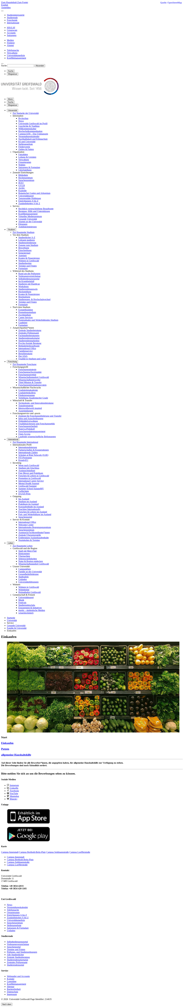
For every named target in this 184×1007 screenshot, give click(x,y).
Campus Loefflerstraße (17, 865)
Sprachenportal (25, 517)
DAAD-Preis (24, 494)
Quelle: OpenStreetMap (171, 2)
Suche (4, 65)
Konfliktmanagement (28, 214)
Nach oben (6, 1004)
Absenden (40, 66)
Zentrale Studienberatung (29, 330)
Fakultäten (23, 154)
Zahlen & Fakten (26, 149)
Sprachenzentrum (26, 180)
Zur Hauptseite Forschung (24, 364)
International (13, 439)
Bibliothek (23, 175)
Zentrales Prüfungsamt (28, 333)
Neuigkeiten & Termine (29, 540)
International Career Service (31, 481)
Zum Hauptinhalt (9, 2)
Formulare (23, 268)
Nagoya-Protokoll (26, 429)
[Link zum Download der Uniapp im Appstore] (28, 823)
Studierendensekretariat (29, 338)
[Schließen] (2, 10)
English (4, 5)
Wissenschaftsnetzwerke (29, 380)
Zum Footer (22, 2)
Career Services (25, 317)
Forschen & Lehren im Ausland (32, 512)
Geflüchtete (23, 491)
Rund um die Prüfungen (29, 273)
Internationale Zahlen (28, 452)
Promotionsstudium (27, 312)
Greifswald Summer (27, 486)
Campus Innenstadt (15, 857)
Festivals (22, 602)
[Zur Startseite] (30, 94)
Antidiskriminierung (27, 226)
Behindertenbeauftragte (29, 346)
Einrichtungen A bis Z (28, 201)
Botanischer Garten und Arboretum (34, 193)
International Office (27, 348)
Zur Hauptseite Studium (23, 232)
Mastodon (14, 796)
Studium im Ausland (27, 501)
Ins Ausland (23, 499)
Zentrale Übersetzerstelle (29, 535)
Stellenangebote (25, 144)
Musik (21, 600)
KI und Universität (26, 141)
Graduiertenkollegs (27, 392)
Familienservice (25, 351)
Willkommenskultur (27, 128)
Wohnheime (23, 589)
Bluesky (13, 799)
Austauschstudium (26, 470)
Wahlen (21, 165)
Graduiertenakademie (28, 390)
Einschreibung (24, 250)
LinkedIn (13, 788)
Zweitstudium (24, 315)
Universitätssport (26, 196)
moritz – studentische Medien (31, 610)
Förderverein (24, 146)
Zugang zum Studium (28, 245)
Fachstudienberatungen (28, 335)
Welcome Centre (25, 524)
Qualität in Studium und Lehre (32, 359)
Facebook (14, 791)
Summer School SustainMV (31, 488)
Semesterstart (24, 253)
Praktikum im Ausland (28, 504)
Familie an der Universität (30, 571)
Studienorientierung (27, 242)
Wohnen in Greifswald (28, 260)
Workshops (23, 286)
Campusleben (24, 569)
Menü (10, 99)
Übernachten (24, 556)
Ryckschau (23, 118)
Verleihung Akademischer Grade (33, 398)
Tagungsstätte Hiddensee (29, 198)
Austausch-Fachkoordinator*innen (34, 532)
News (21, 121)
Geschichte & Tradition (29, 126)
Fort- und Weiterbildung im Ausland (34, 514)
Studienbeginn (24, 263)
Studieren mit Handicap (29, 284)
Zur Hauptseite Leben (22, 546)
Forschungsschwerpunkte (30, 372)
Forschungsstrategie (27, 369)
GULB (21, 185)
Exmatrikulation (25, 309)
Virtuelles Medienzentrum (30, 216)
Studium (11, 229)
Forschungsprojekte (27, 374)
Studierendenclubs (26, 605)
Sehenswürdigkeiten (27, 558)
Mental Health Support (28, 483)
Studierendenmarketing (28, 340)
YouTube (13, 793)
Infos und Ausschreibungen (30, 418)
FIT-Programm (25, 457)
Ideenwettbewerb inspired (30, 408)
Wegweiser (12, 105)
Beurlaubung (24, 297)
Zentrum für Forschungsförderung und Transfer (39, 416)
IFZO (21, 183)
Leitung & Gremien (27, 157)
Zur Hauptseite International (25, 442)
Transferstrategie (25, 405)
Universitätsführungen (28, 582)
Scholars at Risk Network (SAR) (33, 455)
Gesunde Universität (27, 219)
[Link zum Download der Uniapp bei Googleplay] (28, 841)
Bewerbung (23, 248)
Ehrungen (22, 224)
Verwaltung (23, 159)
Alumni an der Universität (30, 221)
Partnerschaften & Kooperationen (33, 450)
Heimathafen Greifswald (29, 592)
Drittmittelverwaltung (28, 421)
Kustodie (22, 190)
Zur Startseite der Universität (26, 113)
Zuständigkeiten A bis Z (29, 203)
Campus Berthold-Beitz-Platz (20, 859)
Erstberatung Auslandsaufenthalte (33, 537)
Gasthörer (22, 322)
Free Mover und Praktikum (30, 473)
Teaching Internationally (29, 509)
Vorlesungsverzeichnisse (29, 276)
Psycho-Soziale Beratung (29, 343)
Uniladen (22, 579)
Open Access (24, 434)
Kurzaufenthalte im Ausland (31, 506)
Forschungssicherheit (28, 426)
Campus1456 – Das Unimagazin (33, 134)
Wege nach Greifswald (28, 465)
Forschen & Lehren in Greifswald (33, 475)
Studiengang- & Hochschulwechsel (34, 299)
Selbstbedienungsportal (28, 279)
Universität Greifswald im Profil (32, 123)
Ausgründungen (25, 411)
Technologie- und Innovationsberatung (35, 403)
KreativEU (23, 460)
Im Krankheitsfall (26, 281)
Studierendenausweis (28, 289)
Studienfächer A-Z (26, 237)
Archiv (21, 188)
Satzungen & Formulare (29, 167)
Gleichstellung (24, 170)
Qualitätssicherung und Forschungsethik (36, 423)
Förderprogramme (26, 395)
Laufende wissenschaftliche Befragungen (37, 436)
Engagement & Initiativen (30, 607)
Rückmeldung (24, 291)
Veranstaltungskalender (28, 136)
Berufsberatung (25, 353)
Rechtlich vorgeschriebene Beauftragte (35, 208)
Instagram (14, 785)
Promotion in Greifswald (29, 478)
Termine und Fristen (27, 266)
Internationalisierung (27, 447)
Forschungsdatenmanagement (31, 431)
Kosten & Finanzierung (29, 258)
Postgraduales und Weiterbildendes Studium (38, 320)
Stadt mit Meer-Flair (27, 551)
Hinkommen (24, 553)
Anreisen (22, 255)
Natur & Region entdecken (30, 561)
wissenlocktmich (25, 613)
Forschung (12, 362)
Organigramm (24, 162)
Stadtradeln (23, 577)
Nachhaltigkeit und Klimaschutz (33, 139)
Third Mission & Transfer (30, 382)
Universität (12, 110)
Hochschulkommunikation (30, 131)
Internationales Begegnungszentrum (34, 527)
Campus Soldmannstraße (18, 862)
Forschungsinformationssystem (32, 385)
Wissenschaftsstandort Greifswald (33, 377)
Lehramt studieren (26, 240)
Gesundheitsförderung (28, 574)
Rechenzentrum (25, 177)
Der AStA (23, 356)
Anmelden (6, 7)
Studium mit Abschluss (28, 468)
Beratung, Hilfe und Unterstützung (34, 211)
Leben (10, 543)
